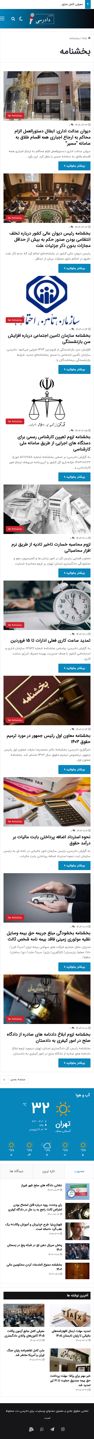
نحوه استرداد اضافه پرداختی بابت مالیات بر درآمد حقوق (52, 840)
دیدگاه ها (16, 1171)
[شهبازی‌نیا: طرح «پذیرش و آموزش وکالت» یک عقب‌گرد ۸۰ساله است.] (77, 1231)
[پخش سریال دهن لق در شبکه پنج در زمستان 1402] (77, 1251)
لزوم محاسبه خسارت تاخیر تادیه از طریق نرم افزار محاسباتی (51, 547)
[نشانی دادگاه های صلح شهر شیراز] (77, 1191)
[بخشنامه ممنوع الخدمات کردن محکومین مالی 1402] (77, 1271)
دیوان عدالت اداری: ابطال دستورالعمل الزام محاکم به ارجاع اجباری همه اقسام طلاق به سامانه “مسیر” (53, 137)
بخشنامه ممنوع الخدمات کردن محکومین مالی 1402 (34, 1267)
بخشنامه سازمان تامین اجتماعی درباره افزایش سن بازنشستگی (49, 338)
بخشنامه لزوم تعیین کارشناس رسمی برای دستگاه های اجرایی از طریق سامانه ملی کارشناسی (54, 443)
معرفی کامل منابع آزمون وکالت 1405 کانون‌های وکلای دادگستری (45, 4)
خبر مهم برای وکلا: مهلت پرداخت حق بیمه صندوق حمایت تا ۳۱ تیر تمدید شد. (70, 1380)
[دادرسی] (40, 18)
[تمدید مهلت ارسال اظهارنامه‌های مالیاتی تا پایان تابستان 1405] (70, 1315)
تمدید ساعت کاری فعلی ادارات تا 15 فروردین (51, 640)
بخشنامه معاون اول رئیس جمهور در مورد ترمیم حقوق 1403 (49, 738)
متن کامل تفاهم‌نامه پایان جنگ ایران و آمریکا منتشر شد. (25, 1352)
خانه (85, 38)
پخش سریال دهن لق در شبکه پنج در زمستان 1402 (34, 1247)
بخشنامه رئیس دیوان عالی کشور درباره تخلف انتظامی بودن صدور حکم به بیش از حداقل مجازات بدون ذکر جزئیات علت (50, 239)
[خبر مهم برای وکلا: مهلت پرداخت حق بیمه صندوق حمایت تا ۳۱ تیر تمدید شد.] (70, 1360)
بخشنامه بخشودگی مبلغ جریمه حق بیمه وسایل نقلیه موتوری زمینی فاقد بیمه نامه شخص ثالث (49, 936)
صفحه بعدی (17, 1080)
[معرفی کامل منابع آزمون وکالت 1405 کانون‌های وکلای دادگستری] (23, 1315)
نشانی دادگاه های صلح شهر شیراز (41, 1185)
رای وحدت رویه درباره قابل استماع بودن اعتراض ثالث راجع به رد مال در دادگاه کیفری (35, 1207)
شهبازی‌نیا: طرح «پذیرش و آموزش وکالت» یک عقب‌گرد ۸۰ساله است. (33, 1226)
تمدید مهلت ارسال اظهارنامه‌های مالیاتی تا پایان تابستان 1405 (71, 1333)
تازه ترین (48, 1171)
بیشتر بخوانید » (74, 166)
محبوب (79, 1171)
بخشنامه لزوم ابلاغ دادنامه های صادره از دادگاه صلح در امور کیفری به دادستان (49, 1037)
